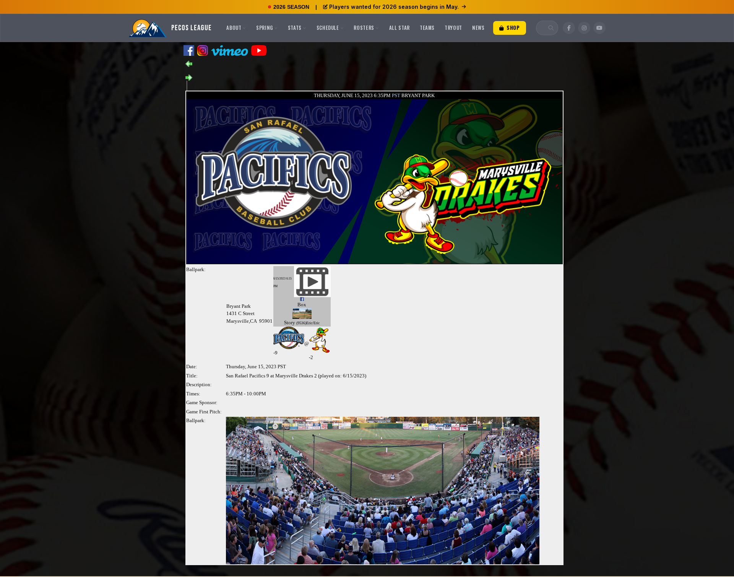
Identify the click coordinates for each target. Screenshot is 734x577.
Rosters (364, 27)
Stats (295, 27)
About (233, 27)
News (478, 27)
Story (289, 322)
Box (301, 304)
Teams (427, 27)
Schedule (328, 27)
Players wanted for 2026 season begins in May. (394, 6)
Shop (512, 27)
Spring (264, 27)
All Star (399, 27)
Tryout (453, 27)
